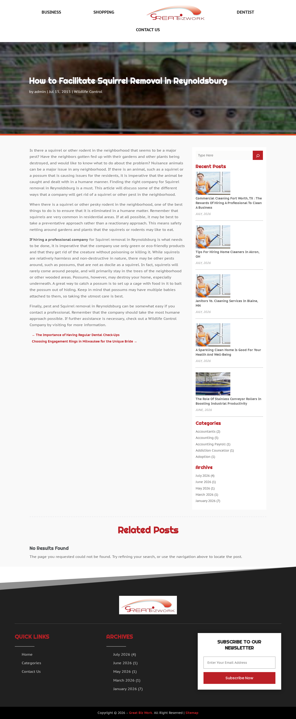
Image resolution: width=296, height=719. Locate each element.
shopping (103, 12)
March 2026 (204, 495)
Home (27, 654)
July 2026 (203, 476)
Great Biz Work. (141, 713)
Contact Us (148, 29)
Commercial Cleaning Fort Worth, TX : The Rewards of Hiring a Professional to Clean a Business (229, 203)
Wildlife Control (88, 91)
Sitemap (191, 713)
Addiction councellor (212, 450)
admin (40, 91)
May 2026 (203, 488)
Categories (31, 663)
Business (51, 12)
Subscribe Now (239, 678)
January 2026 (206, 501)
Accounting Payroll (211, 444)
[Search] (258, 155)
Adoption (203, 457)
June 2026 (203, 482)
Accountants (206, 431)
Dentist (245, 12)
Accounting (205, 438)
